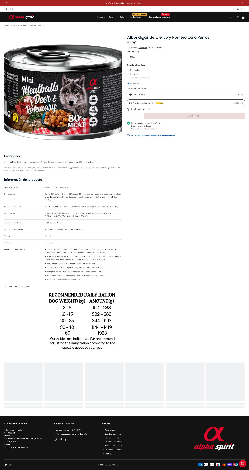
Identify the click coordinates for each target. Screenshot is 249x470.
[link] (102, 17)
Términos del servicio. (113, 446)
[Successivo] (243, 3)
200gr (132, 57)
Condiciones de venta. (114, 434)
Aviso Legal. (110, 430)
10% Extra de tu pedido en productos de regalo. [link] (124, 3)
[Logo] (21, 17)
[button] (239, 9)
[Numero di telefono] (13, 9)
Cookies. (108, 453)
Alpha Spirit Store (110, 465)
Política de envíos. (112, 438)
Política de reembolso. (114, 449)
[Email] (9, 9)
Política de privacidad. (114, 442)
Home (6, 25)
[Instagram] (5, 9)
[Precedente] (6, 3)
